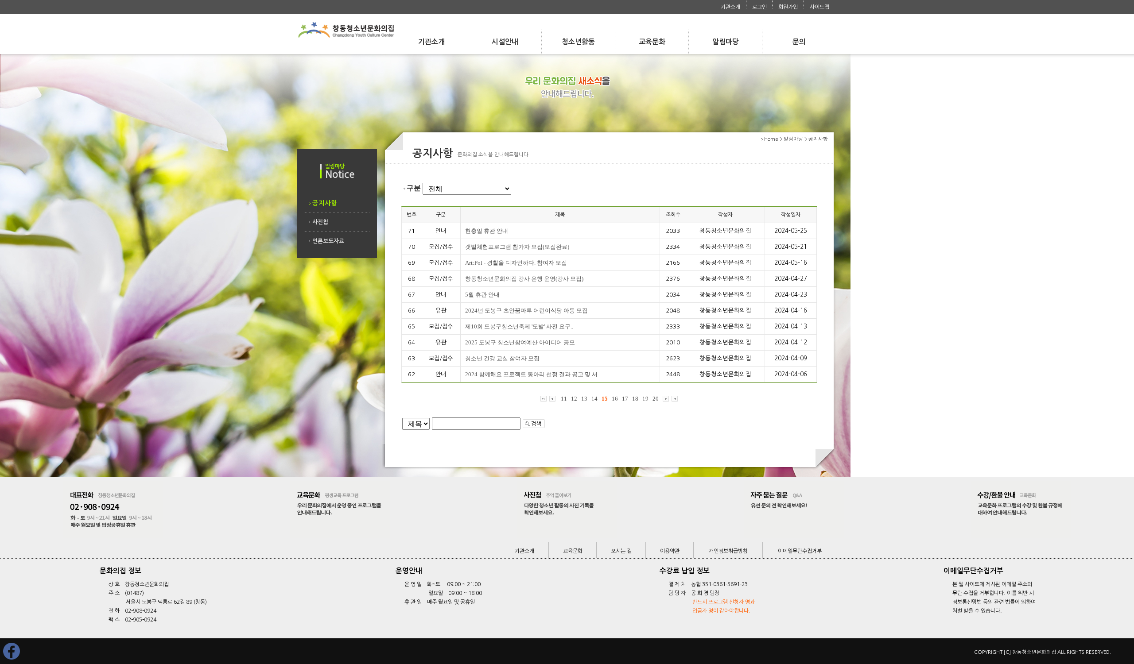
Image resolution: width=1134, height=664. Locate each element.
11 (564, 398)
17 (625, 398)
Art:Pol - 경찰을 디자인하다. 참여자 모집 (516, 262)
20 (655, 398)
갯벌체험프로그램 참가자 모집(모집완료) (517, 246)
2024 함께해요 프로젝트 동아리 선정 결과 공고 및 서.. (532, 374)
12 (574, 398)
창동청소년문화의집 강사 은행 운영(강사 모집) (524, 278)
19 (645, 398)
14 (594, 398)
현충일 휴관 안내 (486, 231)
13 (584, 398)
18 (635, 398)
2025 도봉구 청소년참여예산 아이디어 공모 (520, 342)
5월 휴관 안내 (482, 294)
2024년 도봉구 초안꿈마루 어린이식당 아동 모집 (526, 310)
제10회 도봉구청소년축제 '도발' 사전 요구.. (519, 326)
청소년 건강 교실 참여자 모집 (502, 358)
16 (615, 398)
